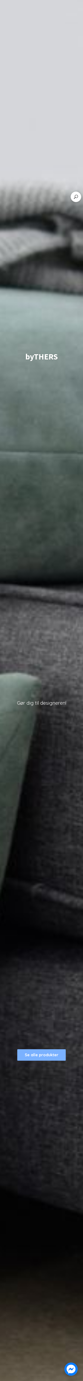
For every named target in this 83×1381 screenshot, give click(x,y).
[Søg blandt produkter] (76, 196)
